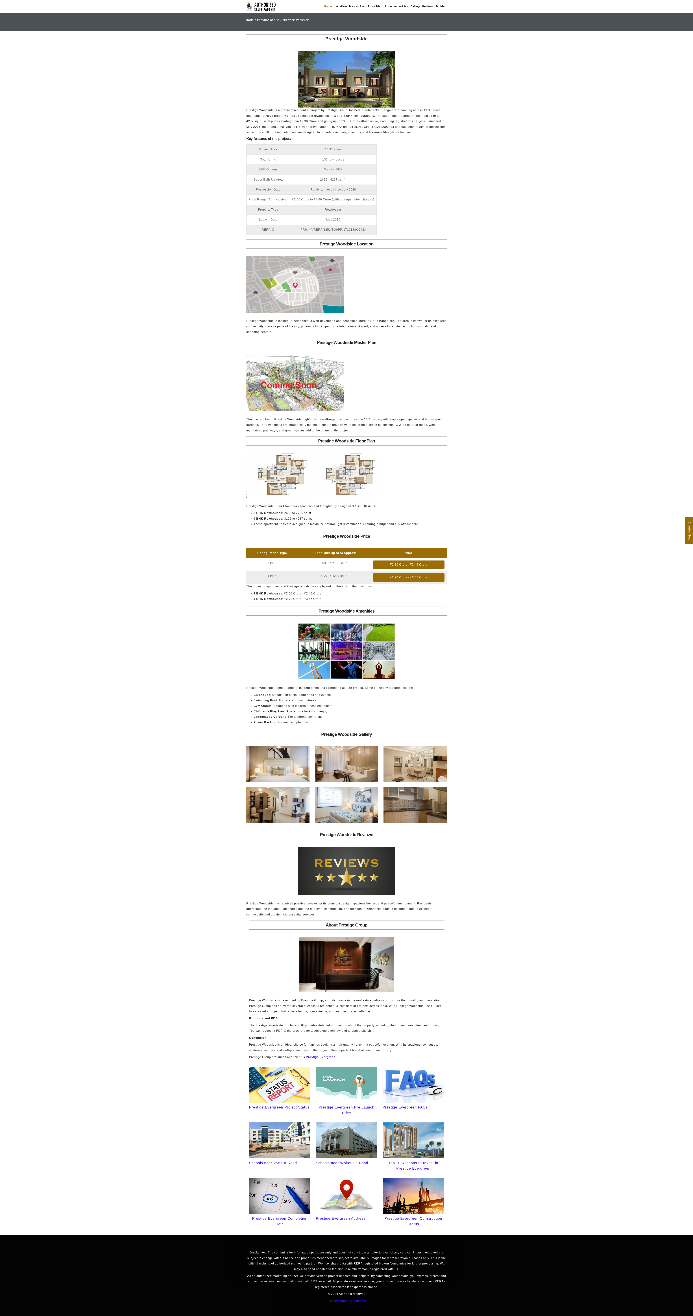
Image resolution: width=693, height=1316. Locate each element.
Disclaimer (358, 1300)
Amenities (401, 6)
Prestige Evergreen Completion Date (279, 1221)
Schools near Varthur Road (273, 1163)
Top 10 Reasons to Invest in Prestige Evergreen (413, 1165)
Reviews (428, 6)
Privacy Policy (337, 1300)
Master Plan (357, 6)
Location (340, 6)
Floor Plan (375, 6)
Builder (441, 6)
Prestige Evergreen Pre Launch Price (346, 1110)
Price (388, 6)
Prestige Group (268, 20)
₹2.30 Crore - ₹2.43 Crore (408, 564)
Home (328, 6)
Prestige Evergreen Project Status (279, 1107)
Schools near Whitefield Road (342, 1163)
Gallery (415, 6)
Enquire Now (689, 531)
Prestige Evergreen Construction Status (413, 1221)
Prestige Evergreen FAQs (405, 1107)
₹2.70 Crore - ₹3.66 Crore (408, 577)
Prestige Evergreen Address (340, 1218)
